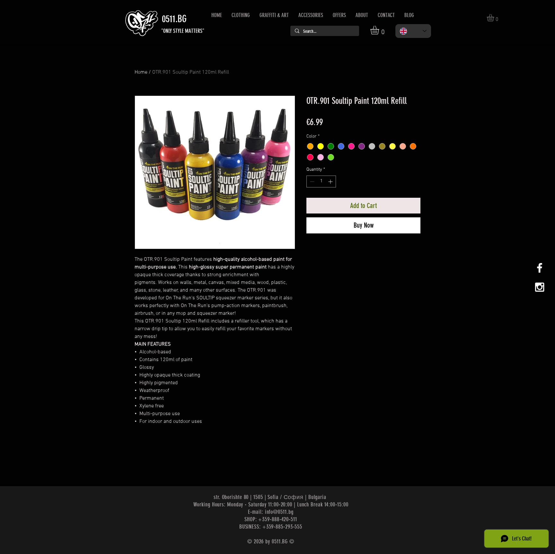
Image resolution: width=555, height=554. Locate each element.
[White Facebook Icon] (539, 267)
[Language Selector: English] (413, 31)
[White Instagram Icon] (539, 287)
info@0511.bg (279, 511)
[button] (379, 30)
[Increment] (331, 181)
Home (141, 72)
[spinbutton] (321, 181)
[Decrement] (311, 181)
